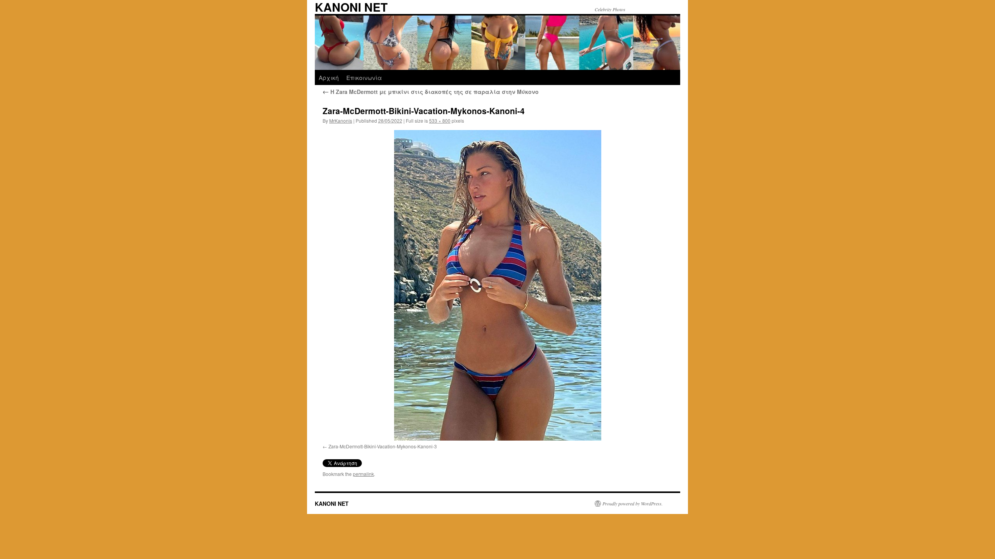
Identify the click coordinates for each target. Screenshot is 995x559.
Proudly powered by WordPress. (632, 503)
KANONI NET (332, 503)
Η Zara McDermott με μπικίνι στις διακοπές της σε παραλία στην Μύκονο (431, 91)
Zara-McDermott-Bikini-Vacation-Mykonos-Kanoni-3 (382, 446)
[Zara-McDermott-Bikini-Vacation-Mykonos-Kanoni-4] (497, 285)
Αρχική (329, 77)
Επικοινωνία (364, 77)
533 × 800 (439, 120)
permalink (363, 473)
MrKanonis (340, 120)
